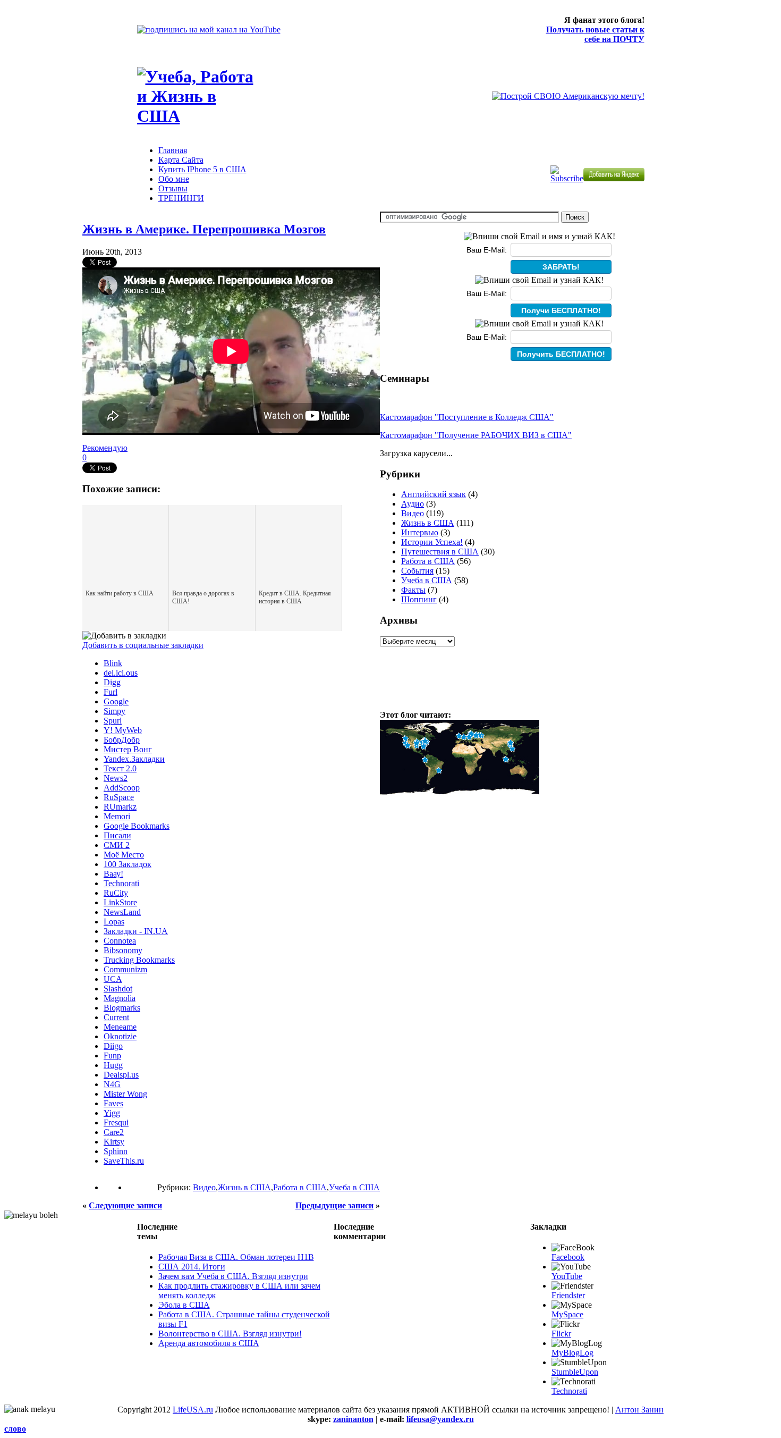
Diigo (113, 1045)
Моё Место (124, 854)
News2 (116, 778)
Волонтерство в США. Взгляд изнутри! (230, 1333)
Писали (117, 835)
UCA (113, 978)
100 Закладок (127, 864)
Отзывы (173, 188)
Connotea (120, 940)
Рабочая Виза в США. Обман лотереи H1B (236, 1257)
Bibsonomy (123, 950)
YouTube (566, 1276)
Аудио (412, 503)
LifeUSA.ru (193, 1409)
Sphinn (116, 1151)
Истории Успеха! (432, 541)
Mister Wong (125, 1093)
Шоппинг (419, 599)
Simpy (114, 711)
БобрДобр (122, 739)
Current (116, 1017)
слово (15, 1428)
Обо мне (173, 178)
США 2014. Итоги (191, 1266)
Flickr (561, 1333)
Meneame (120, 1026)
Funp (112, 1055)
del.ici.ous (121, 672)
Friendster (568, 1295)
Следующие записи (125, 1205)
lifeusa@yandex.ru (440, 1419)
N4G (112, 1084)
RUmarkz (120, 806)
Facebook (567, 1257)
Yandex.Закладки (134, 758)
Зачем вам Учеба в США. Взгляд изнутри (233, 1276)
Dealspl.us (121, 1074)
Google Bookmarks (136, 825)
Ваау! (113, 873)
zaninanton (353, 1419)
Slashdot (118, 988)
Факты (413, 589)
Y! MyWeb (123, 730)
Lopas (114, 921)
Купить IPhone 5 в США (202, 169)
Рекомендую (105, 447)
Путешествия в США (440, 551)
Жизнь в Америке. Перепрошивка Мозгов (204, 229)
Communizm (125, 969)
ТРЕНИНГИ (181, 198)
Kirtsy (114, 1141)
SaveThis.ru (124, 1160)
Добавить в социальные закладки (142, 645)
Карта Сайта (180, 159)
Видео (204, 1187)
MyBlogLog (572, 1352)
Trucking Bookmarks (139, 959)
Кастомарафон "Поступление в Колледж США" (467, 417)
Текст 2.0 (120, 768)
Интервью (419, 532)
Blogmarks (122, 1007)
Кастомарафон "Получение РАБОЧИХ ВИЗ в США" (476, 435)
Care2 (114, 1132)
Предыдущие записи (334, 1205)
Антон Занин (639, 1409)
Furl (110, 691)
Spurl (113, 720)
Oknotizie (120, 1036)
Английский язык (433, 494)
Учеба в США (354, 1187)
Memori (117, 816)
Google (116, 701)
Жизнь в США (244, 1187)
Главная (172, 150)
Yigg (112, 1112)
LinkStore (120, 902)
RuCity (116, 892)
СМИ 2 (117, 845)
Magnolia (119, 998)
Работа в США (300, 1187)
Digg (112, 682)
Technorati (121, 883)
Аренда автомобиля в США (208, 1343)
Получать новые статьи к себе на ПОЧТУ (595, 34)
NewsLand (122, 911)
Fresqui (116, 1122)
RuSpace (119, 797)
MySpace (567, 1314)
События (417, 570)
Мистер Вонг (128, 749)
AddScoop (122, 787)
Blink (113, 663)
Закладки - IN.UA (136, 931)
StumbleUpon (574, 1371)
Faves (113, 1103)
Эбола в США (184, 1304)
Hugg (113, 1065)
